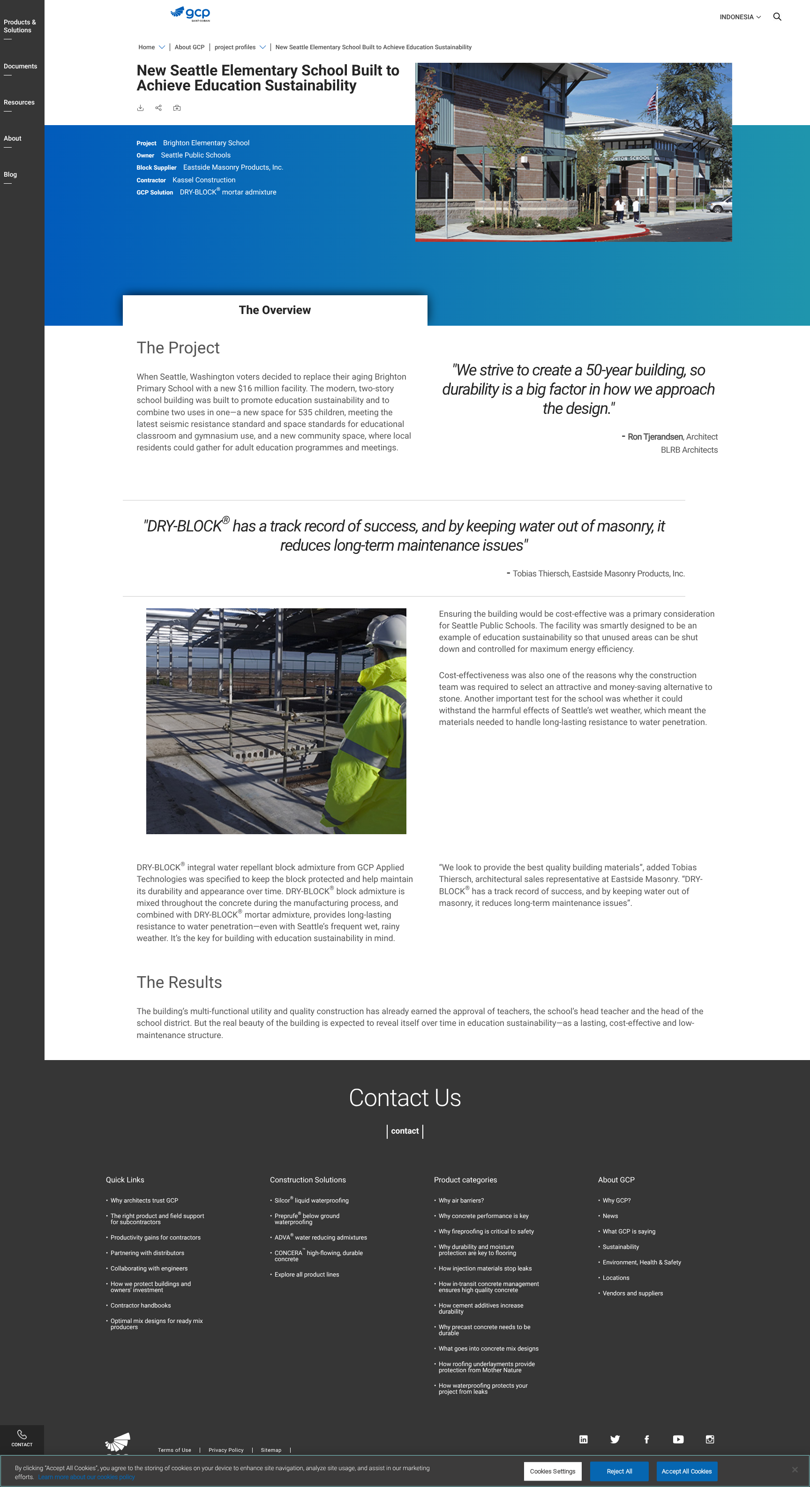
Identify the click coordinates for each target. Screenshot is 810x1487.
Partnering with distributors (147, 1253)
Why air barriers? (461, 1201)
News (610, 1216)
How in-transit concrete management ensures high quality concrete (489, 1287)
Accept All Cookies (687, 1471)
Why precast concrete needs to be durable (485, 1330)
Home (147, 47)
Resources (19, 102)
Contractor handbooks (141, 1306)
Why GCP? (617, 1201)
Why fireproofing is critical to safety (486, 1232)
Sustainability (621, 1247)
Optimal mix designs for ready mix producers (157, 1324)
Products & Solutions (20, 26)
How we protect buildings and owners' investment (151, 1287)
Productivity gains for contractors (156, 1238)
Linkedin (583, 1439)
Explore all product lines (307, 1275)
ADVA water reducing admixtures (321, 1238)
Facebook (646, 1439)
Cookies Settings (553, 1471)
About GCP (190, 47)
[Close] (795, 1469)
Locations (616, 1278)
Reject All (619, 1471)
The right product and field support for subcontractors (157, 1219)
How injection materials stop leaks (485, 1269)
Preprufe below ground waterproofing (307, 1219)
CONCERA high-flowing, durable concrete (319, 1256)
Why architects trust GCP (144, 1201)
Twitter (615, 1439)
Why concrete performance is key (484, 1216)
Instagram (710, 1439)
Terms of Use (174, 1450)
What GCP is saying (629, 1232)
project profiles (235, 47)
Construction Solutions (308, 1180)
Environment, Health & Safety (642, 1263)
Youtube (678, 1439)
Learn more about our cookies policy (86, 1477)
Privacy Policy (226, 1450)
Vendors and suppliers (633, 1294)
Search (777, 18)
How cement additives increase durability (481, 1309)
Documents (21, 66)
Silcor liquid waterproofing (312, 1201)
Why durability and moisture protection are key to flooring (477, 1250)
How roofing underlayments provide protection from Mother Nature (487, 1367)
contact (405, 1131)
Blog (10, 175)
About (13, 138)
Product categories (465, 1180)
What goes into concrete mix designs (489, 1349)
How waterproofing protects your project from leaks (483, 1389)
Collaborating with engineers (149, 1269)
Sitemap (271, 1450)
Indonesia (737, 17)
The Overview (275, 310)
